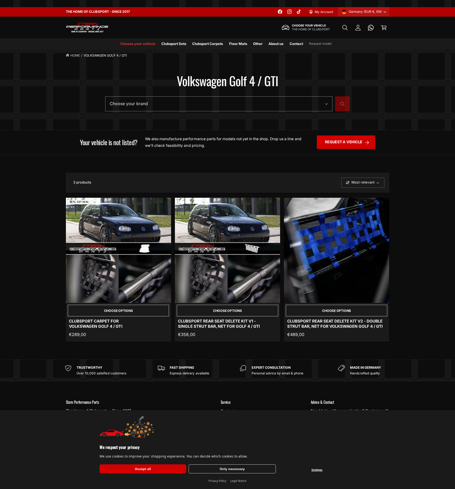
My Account (324, 12)
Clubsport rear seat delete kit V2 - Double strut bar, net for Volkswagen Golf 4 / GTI (335, 324)
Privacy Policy (217, 481)
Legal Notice (238, 481)
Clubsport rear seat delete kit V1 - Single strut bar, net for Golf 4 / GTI (219, 324)
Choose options (118, 311)
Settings (317, 470)
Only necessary (232, 469)
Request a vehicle (343, 142)
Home (75, 55)
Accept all (143, 469)
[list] (227, 370)
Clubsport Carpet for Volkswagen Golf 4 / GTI (95, 324)
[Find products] (342, 104)
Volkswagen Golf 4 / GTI (105, 55)
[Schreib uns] (371, 27)
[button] (344, 27)
